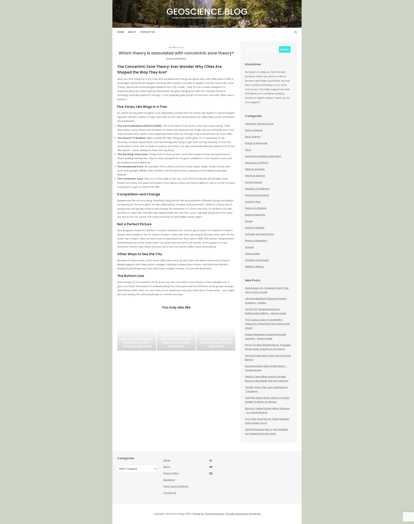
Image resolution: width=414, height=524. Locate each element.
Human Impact (253, 182)
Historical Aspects (255, 175)
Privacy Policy (171, 473)
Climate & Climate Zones (259, 123)
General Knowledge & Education (263, 156)
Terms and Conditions (175, 486)
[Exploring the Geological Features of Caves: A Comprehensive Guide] (136, 334)
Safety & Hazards (254, 227)
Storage (249, 247)
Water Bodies (252, 253)
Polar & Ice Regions (255, 208)
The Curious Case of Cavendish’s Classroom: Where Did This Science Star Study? (267, 323)
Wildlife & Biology (254, 266)
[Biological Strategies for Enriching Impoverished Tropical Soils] (215, 334)
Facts (248, 149)
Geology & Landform (256, 162)
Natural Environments (176, 58)
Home (120, 32)
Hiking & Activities (255, 169)
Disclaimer (169, 480)
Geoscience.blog (207, 12)
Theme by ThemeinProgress (208, 513)
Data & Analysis (253, 130)
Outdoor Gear (253, 201)
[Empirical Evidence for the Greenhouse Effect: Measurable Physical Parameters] (176, 334)
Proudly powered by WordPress (243, 513)
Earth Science (253, 136)
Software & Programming (259, 234)
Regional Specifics (255, 214)
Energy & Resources (256, 143)
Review (249, 221)
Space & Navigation (256, 240)
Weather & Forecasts (257, 260)
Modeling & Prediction (257, 188)
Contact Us (147, 32)
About (132, 32)
